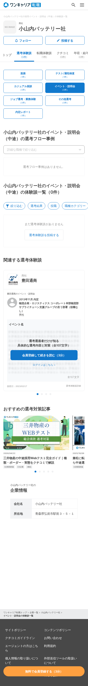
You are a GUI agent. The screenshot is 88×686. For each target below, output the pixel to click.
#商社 (29, 467)
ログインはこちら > (44, 364)
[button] (44, 340)
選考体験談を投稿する (44, 235)
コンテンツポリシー (57, 630)
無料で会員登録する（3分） (44, 671)
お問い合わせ (53, 638)
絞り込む (16, 206)
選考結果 (37, 206)
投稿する (67, 40)
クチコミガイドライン (20, 638)
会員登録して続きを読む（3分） (44, 355)
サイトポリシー (15, 630)
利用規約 (50, 646)
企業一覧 (34, 612)
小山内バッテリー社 (50, 612)
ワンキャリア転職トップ (15, 612)
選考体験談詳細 (73, 386)
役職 (54, 206)
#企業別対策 (9, 467)
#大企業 (20, 467)
